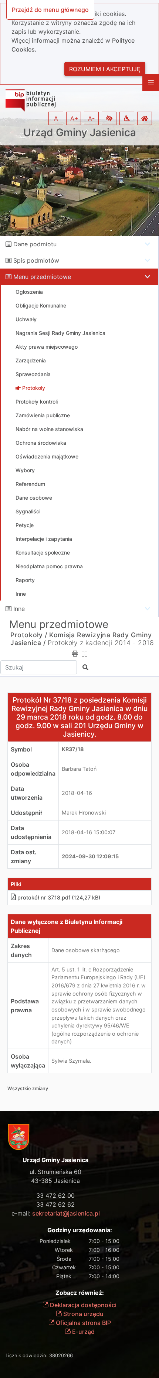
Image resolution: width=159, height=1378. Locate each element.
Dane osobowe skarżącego (85, 950)
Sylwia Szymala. (71, 1061)
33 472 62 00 (55, 1195)
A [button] (56, 118)
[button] (109, 118)
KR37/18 (73, 749)
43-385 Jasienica (55, 1180)
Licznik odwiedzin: (27, 1355)
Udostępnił (26, 812)
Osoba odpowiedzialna (33, 769)
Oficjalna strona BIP (82, 1322)
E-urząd (83, 1331)
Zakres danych (21, 950)
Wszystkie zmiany (27, 1088)
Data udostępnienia (31, 832)
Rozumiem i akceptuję (105, 69)
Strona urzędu (83, 1314)
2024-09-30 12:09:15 (90, 856)
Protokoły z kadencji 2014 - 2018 (101, 643)
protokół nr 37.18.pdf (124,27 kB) (58, 897)
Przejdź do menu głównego (50, 9)
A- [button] (91, 118)
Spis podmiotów (36, 260)
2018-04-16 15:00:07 (88, 832)
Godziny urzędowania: (79, 1230)
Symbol (21, 749)
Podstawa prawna (25, 1005)
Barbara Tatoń (79, 769)
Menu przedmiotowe (42, 276)
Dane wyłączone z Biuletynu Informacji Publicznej (66, 926)
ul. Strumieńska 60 (55, 1171)
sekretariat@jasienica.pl (66, 1213)
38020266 (61, 1355)
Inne (19, 608)
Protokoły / (28, 635)
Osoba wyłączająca (28, 1061)
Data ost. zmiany (24, 856)
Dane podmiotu (35, 244)
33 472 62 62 (55, 1204)
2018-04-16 (77, 793)
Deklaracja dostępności (82, 1305)
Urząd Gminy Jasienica (79, 132)
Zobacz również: (79, 1292)
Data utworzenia (27, 793)
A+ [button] (74, 118)
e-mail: (55, 1213)
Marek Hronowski (84, 812)
